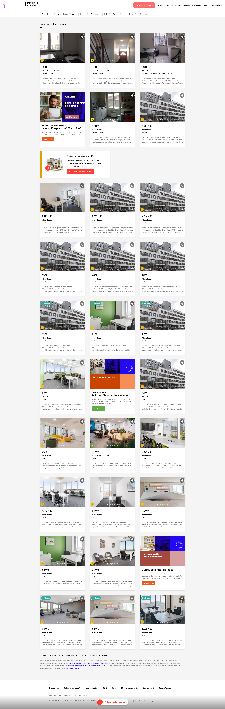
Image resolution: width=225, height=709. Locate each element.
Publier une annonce (144, 5)
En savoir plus (99, 408)
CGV (114, 688)
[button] (58, 60)
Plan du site (54, 688)
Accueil (43, 655)
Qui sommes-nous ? (72, 688)
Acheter (161, 5)
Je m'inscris (47, 139)
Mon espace (217, 5)
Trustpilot (85, 695)
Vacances (186, 5)
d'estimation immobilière (70, 668)
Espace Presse (165, 688)
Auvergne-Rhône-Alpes (68, 655)
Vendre (170, 5)
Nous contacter (91, 688)
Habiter (206, 5)
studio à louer (100, 666)
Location (52, 655)
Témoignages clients (129, 688)
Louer (177, 5)
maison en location (72, 666)
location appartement (84, 663)
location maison (71, 663)
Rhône (83, 655)
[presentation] (42, 48)
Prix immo (196, 5)
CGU (105, 688)
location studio (99, 663)
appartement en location (87, 666)
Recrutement (148, 688)
